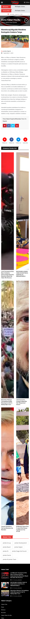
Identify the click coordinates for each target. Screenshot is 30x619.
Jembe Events (7, 555)
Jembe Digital (6, 51)
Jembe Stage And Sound (19, 551)
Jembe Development (21, 543)
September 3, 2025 (8, 53)
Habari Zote (4, 604)
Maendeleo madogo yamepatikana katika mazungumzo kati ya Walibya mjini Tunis (19, 592)
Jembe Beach (7, 547)
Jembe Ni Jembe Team (9, 559)
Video (2, 618)
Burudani (3, 612)
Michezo (3, 609)
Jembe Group (7, 543)
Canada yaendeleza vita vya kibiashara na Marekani (7, 528)
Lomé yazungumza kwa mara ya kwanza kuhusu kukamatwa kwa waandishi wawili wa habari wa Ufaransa (7, 274)
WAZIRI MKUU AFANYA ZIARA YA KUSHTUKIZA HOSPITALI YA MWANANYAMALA (18, 584)
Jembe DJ (5, 551)
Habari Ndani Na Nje (6, 615)
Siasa (2, 607)
